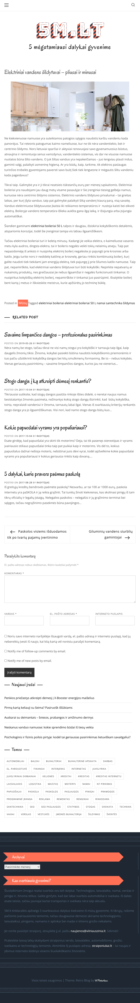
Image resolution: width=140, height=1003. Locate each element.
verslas (26, 814)
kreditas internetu (109, 776)
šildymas (129, 303)
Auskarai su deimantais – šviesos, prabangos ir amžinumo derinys (48, 717)
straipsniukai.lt (102, 946)
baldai (35, 761)
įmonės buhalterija (69, 814)
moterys (70, 784)
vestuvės (43, 814)
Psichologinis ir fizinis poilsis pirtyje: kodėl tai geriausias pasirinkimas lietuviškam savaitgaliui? (67, 737)
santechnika (114, 303)
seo (32, 806)
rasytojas (43, 343)
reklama (44, 799)
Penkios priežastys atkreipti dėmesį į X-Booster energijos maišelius (49, 698)
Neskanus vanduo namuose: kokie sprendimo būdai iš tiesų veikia (49, 727)
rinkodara (102, 799)
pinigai (89, 791)
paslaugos (72, 791)
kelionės (48, 776)
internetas (78, 768)
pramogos (108, 791)
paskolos (52, 791)
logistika (35, 784)
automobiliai (15, 761)
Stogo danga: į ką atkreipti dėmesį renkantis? (47, 381)
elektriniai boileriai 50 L (47, 226)
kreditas (83, 776)
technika (125, 806)
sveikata (107, 806)
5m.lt (70, 29)
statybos (73, 806)
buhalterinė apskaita (82, 761)
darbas (108, 761)
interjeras (58, 768)
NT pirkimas (104, 784)
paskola (33, 791)
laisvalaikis (14, 784)
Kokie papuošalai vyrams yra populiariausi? (45, 427)
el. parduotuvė (17, 768)
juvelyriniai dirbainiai (21, 776)
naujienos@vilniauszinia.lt (88, 931)
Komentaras (14, 573)
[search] (133, 5)
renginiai (82, 799)
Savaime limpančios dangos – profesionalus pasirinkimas (58, 334)
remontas (63, 799)
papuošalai (14, 791)
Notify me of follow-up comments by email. (36, 651)
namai (101, 303)
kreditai (66, 776)
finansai (39, 768)
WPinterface (101, 981)
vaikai (10, 814)
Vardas (10, 613)
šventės (112, 814)
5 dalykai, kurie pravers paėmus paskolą (42, 474)
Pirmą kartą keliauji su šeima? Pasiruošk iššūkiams (38, 708)
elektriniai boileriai (51, 303)
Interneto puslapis (109, 613)
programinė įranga (19, 799)
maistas (53, 784)
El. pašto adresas (63, 613)
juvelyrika (99, 768)
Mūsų (23, 303)
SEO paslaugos (51, 806)
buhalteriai (54, 761)
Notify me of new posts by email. (29, 661)
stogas (90, 806)
